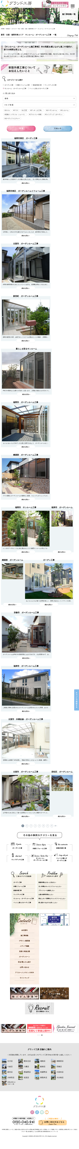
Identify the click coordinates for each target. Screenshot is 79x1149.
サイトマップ (24, 978)
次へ (56, 825)
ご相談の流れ (17, 1129)
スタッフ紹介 (73, 1129)
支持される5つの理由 (26, 1129)
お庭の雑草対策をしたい (46, 894)
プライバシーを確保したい (47, 890)
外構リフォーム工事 (23, 85)
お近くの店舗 (43, 1129)
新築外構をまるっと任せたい (47, 882)
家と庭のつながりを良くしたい (48, 902)
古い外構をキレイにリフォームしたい (50, 886)
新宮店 (8, 28)
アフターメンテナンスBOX (24, 972)
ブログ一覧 (24, 1131)
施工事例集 (24, 935)
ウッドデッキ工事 (50, 85)
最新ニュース (9, 1129)
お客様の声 (66, 1129)
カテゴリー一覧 (16, 28)
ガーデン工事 (9, 85)
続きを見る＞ (26, 183)
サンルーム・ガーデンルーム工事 (15, 88)
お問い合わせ (24, 967)
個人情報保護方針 (45, 1131)
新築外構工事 (37, 85)
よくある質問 (36, 1131)
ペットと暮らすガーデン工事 (39, 88)
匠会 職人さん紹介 (24, 962)
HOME (2, 28)
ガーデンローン (24, 956)
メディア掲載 (24, 946)
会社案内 (24, 930)
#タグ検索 (9, 105)
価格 (9, 98)
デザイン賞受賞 (24, 941)
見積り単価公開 (24, 951)
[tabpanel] (13, 1028)
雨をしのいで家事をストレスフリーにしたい (52, 898)
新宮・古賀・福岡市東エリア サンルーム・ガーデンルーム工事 (38, 28)
